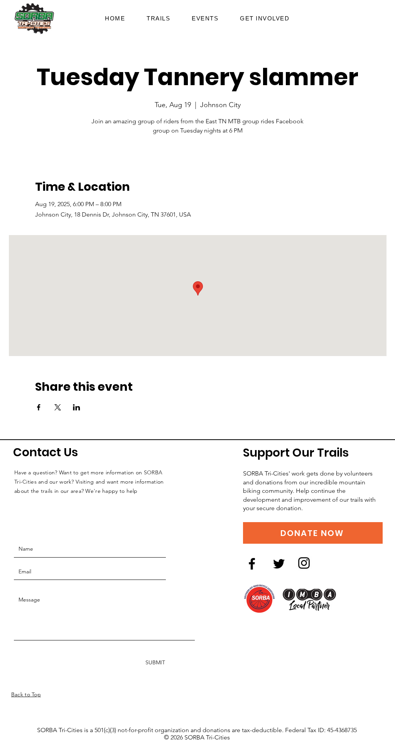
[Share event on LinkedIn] (76, 407)
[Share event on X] (57, 407)
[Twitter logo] (279, 563)
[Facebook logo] (252, 563)
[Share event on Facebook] (38, 407)
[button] (264, 18)
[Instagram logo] (304, 563)
